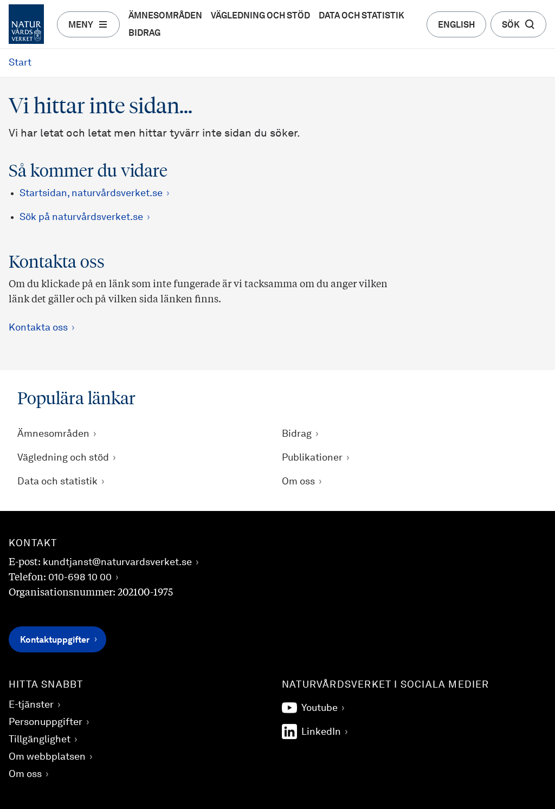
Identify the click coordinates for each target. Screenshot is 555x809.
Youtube (319, 708)
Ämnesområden (165, 16)
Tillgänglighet (39, 740)
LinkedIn (321, 732)
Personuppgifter (45, 722)
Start (20, 63)
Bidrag (144, 33)
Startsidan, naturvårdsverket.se (91, 193)
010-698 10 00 (80, 578)
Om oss (298, 482)
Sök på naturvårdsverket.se (81, 217)
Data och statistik (361, 16)
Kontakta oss (38, 328)
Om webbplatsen (47, 757)
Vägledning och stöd (260, 16)
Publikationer (312, 458)
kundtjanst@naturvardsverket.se (117, 562)
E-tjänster (31, 705)
